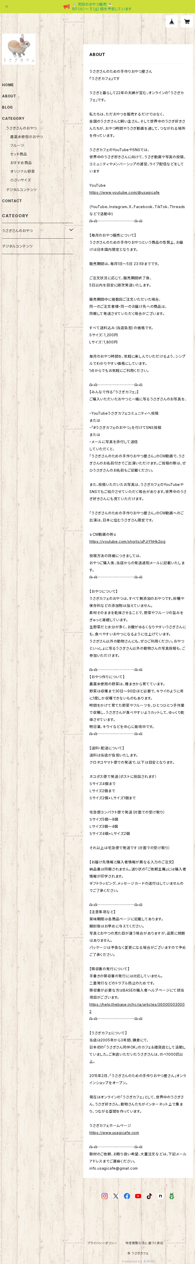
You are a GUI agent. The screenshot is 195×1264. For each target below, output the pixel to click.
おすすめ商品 (21, 163)
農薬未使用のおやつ (26, 137)
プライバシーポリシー (102, 1243)
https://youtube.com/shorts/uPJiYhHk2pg (127, 541)
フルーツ (17, 145)
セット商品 (18, 154)
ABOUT (9, 96)
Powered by (132, 1261)
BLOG (7, 107)
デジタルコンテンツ (21, 189)
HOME (8, 85)
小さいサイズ (20, 180)
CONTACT (12, 201)
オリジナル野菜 (22, 171)
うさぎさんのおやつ (21, 128)
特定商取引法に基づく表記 (144, 1243)
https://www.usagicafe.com (114, 1132)
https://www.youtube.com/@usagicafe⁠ (124, 192)
